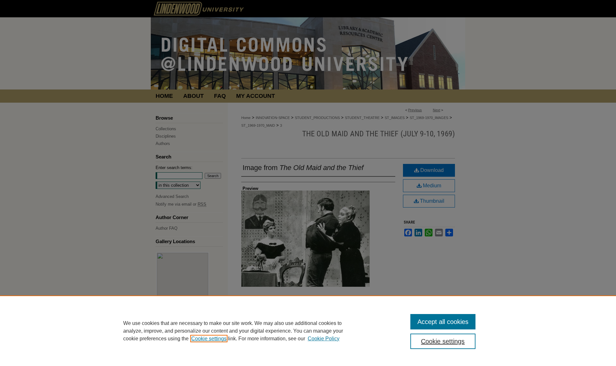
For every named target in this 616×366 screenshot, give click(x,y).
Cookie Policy (323, 338)
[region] (308, 330)
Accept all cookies (442, 321)
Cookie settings (209, 338)
